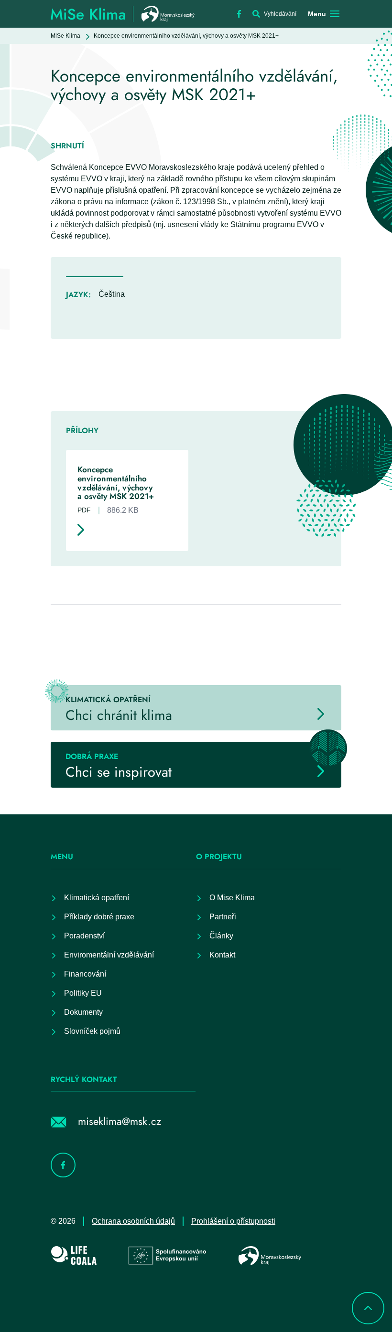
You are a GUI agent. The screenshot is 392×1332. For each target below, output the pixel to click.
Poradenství (84, 936)
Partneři (222, 917)
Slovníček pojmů (92, 1031)
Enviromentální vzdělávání (109, 955)
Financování (85, 974)
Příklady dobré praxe (99, 917)
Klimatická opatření (96, 898)
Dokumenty (83, 1012)
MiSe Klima (65, 35)
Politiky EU (83, 993)
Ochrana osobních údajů (133, 1221)
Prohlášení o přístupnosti (233, 1221)
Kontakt (222, 955)
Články (221, 936)
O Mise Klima (232, 898)
